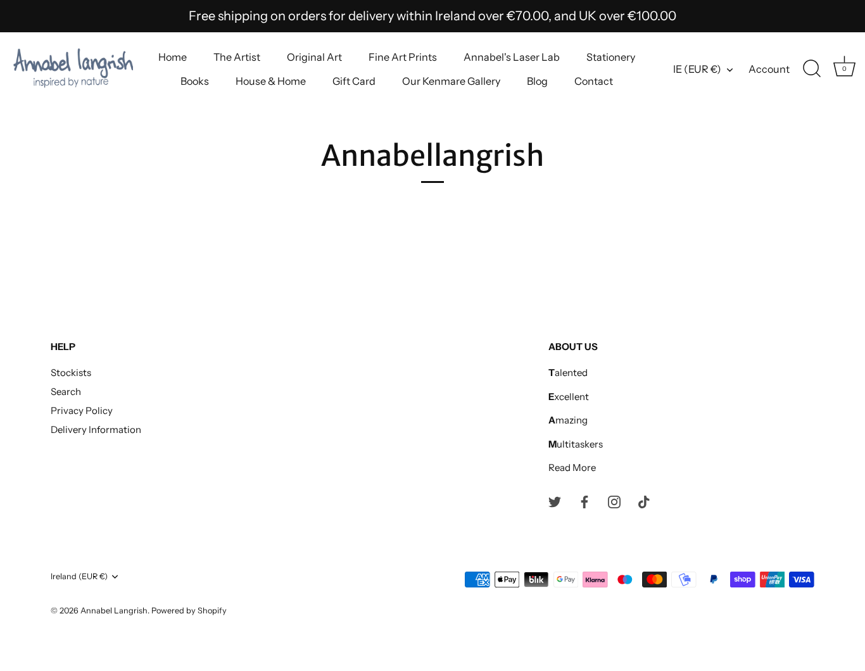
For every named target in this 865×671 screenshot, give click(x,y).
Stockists (71, 373)
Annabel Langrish (114, 610)
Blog (537, 81)
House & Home (271, 81)
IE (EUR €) (697, 69)
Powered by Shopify (189, 610)
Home (172, 57)
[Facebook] (584, 501)
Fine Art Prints (403, 57)
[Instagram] (614, 501)
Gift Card (354, 81)
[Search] (812, 69)
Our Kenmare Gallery (451, 81)
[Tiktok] (644, 501)
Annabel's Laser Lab (512, 57)
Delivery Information (96, 429)
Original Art (314, 57)
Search (66, 392)
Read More (572, 467)
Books (194, 81)
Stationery (610, 57)
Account (769, 69)
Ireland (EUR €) (79, 576)
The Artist (236, 57)
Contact (593, 81)
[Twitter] (554, 501)
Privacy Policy (82, 410)
